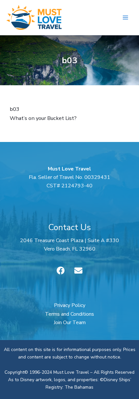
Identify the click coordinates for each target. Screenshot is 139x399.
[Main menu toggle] (125, 17)
